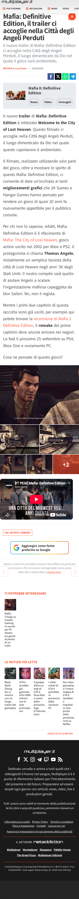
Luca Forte (21, 68)
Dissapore (46, 849)
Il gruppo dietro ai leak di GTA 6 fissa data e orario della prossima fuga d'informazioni (39, 698)
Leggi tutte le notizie (60, 733)
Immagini (64, 102)
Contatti (41, 825)
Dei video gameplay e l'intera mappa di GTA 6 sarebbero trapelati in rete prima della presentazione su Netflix (68, 703)
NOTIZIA (7, 68)
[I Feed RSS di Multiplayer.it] (60, 759)
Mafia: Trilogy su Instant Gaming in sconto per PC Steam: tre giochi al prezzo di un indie (10, 629)
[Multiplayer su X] (25, 759)
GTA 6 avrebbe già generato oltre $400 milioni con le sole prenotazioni (25, 696)
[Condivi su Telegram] (72, 76)
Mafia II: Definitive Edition (44, 90)
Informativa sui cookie (17, 821)
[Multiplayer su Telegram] (39, 759)
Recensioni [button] (36, 8)
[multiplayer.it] (39, 751)
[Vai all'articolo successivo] (4, 571)
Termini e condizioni (61, 821)
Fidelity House (62, 849)
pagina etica (54, 572)
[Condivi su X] (58, 76)
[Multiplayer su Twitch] (46, 759)
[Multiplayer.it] (17, 2)
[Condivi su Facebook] (51, 76)
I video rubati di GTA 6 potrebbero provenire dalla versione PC (54, 694)
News (34, 102)
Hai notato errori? (17, 532)
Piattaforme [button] (13, 8)
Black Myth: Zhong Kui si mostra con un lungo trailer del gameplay (10, 694)
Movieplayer (30, 849)
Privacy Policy (40, 821)
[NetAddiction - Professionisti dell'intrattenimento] (48, 842)
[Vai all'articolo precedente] (75, 571)
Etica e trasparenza (23, 825)
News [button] (54, 8)
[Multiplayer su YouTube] (53, 759)
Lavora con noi (56, 825)
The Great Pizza (26, 855)
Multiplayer (14, 849)
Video (66, 8)
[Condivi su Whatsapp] (65, 76)
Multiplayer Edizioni (50, 855)
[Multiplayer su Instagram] (32, 759)
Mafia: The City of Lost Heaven (30, 239)
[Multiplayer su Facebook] (18, 759)
